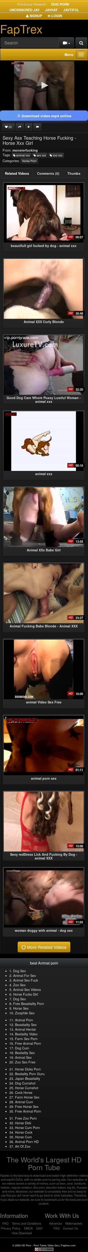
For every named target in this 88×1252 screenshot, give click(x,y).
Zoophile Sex (24, 1013)
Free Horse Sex (26, 1106)
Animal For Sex (24, 975)
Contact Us (70, 1228)
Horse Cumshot (26, 1087)
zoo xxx (57, 155)
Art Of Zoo (23, 1146)
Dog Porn (60, 4)
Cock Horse (23, 1092)
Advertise (55, 1223)
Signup (35, 15)
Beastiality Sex (26, 1024)
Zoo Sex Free (25, 1062)
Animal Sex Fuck (25, 980)
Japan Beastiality (27, 1078)
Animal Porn (24, 1020)
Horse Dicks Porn (28, 1069)
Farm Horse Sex (27, 1097)
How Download (22, 1233)
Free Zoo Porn (26, 1118)
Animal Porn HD (27, 1141)
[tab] (17, 173)
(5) (10, 127)
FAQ (5, 1223)
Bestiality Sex (25, 1052)
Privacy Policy (11, 1228)
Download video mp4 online (46, 115)
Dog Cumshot (25, 1083)
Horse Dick (23, 1123)
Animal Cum (24, 1101)
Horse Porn (29, 161)
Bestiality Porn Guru (30, 1073)
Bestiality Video (26, 1034)
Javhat (51, 9)
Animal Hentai (25, 1029)
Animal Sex (23, 1057)
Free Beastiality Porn (28, 1003)
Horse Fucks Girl (25, 994)
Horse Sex (21, 1008)
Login (56, 15)
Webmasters (73, 1223)
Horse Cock (23, 1132)
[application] (44, 85)
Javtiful (71, 9)
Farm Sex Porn (26, 1038)
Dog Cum (22, 1048)
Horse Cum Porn (27, 1127)
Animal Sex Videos (27, 989)
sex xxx (41, 155)
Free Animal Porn (28, 1043)
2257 (39, 1228)
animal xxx (22, 155)
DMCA (28, 1228)
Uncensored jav (24, 9)
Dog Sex (19, 970)
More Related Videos (46, 947)
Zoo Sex (19, 985)
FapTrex (21, 28)
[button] (44, 85)
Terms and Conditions (26, 1223)
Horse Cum (23, 1137)
